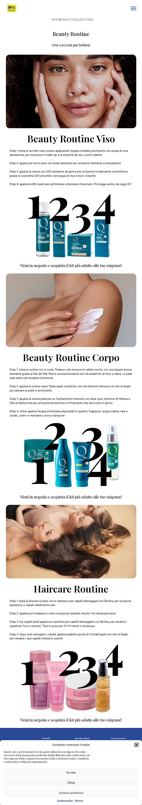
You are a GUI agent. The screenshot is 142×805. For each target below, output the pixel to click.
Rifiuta (71, 782)
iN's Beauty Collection (72, 20)
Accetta (71, 772)
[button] (136, 745)
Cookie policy (65, 800)
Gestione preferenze (71, 792)
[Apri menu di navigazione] (133, 8)
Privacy (79, 800)
